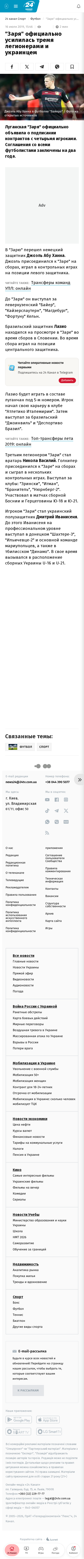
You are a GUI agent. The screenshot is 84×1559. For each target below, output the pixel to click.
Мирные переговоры (28, 1024)
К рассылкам (28, 1390)
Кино (17, 1170)
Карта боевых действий (30, 1018)
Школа (18, 1231)
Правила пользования (21, 894)
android (19, 1420)
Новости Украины (26, 967)
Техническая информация (54, 880)
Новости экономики (30, 1119)
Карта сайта (53, 921)
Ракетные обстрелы (27, 1012)
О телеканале (15, 873)
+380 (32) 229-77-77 (31, 1494)
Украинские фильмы (28, 1181)
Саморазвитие (23, 1243)
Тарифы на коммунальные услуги (37, 1143)
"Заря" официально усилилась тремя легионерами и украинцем (62, 19)
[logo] (29, 6)
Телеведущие (15, 880)
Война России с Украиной (35, 1006)
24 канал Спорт (16, 19)
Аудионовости (23, 985)
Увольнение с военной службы (35, 1069)
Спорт (18, 1297)
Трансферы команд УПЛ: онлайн (37, 285)
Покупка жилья (24, 1276)
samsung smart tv (49, 1432)
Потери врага (23, 1048)
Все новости (23, 956)
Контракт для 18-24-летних (32, 1087)
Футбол (35, 19)
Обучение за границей (29, 1249)
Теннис (18, 1315)
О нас (9, 848)
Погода (18, 991)
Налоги (18, 1149)
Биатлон (19, 1321)
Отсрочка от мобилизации (32, 1093)
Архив (49, 913)
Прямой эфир (23, 973)
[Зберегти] (72, 66)
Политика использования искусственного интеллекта (16, 916)
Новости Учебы (26, 1214)
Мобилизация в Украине (34, 1063)
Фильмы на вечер (26, 1187)
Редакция (12, 855)
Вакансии (51, 896)
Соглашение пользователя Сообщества (55, 858)
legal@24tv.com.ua (57, 1498)
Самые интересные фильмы (33, 1175)
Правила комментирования (58, 870)
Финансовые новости (29, 1137)
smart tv (19, 1432)
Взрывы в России (25, 1042)
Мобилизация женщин (29, 1081)
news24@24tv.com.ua (21, 782)
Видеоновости (23, 979)
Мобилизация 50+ (26, 1075)
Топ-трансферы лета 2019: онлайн (39, 441)
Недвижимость (26, 1264)
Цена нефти (21, 1125)
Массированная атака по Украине (38, 1036)
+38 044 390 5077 (57, 782)
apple (49, 1420)
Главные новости (26, 961)
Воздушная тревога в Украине (35, 1030)
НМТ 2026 (19, 1237)
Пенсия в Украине (26, 1155)
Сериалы (19, 1200)
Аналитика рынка (26, 1270)
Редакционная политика (15, 864)
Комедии (19, 1194)
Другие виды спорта (28, 1327)
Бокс (16, 1303)
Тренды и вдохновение (30, 1282)
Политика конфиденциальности (21, 904)
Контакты (51, 888)
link (47, 799)
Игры (49, 928)
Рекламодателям (17, 887)
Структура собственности (55, 905)
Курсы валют (22, 1131)
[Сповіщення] (78, 6)
